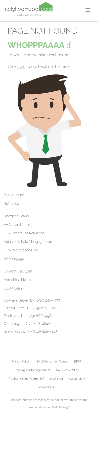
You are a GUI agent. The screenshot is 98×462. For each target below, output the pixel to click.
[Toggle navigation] (88, 10)
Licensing (56, 378)
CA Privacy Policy (67, 370)
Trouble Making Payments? (26, 378)
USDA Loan (13, 288)
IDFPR (77, 361)
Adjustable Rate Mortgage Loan (28, 242)
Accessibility (77, 378)
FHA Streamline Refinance (24, 233)
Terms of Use (46, 387)
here (21, 66)
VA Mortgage (14, 259)
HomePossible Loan (19, 280)
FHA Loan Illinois (17, 225)
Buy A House (14, 195)
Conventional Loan (18, 271)
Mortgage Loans (16, 216)
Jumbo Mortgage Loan (21, 250)
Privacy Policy (21, 361)
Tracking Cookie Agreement (32, 370)
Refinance (11, 204)
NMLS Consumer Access (51, 361)
